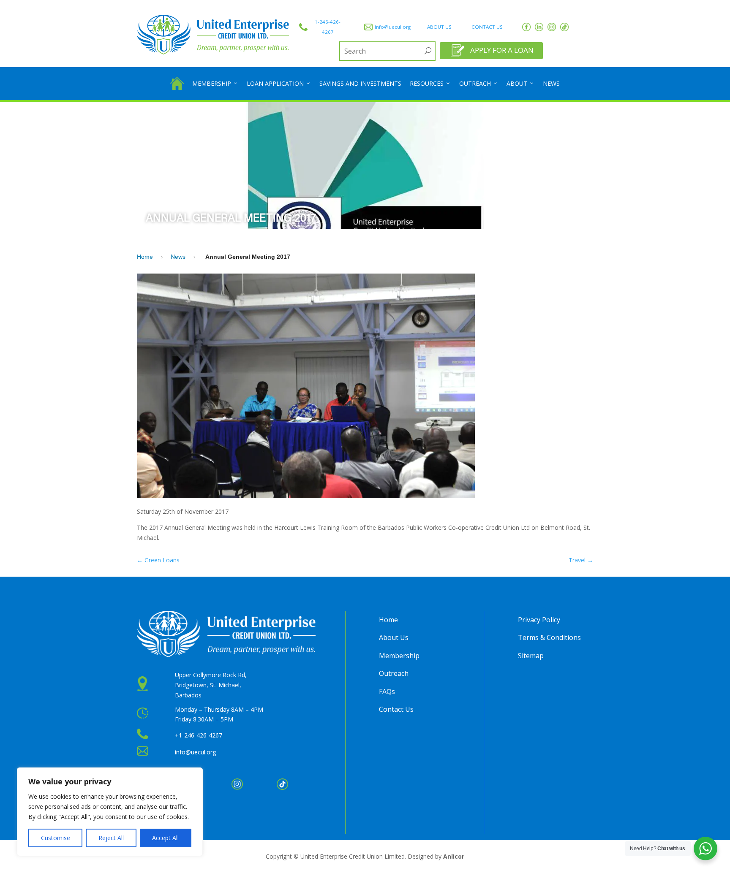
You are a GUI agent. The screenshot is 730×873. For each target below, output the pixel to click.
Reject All (111, 838)
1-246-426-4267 (327, 27)
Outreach (475, 83)
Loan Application (275, 83)
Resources (427, 83)
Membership (211, 83)
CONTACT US (487, 27)
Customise (55, 838)
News (551, 83)
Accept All (165, 838)
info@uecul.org (393, 27)
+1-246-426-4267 (198, 735)
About (517, 83)
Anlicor (453, 856)
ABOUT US (439, 27)
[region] (110, 811)
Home (145, 256)
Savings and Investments (360, 83)
